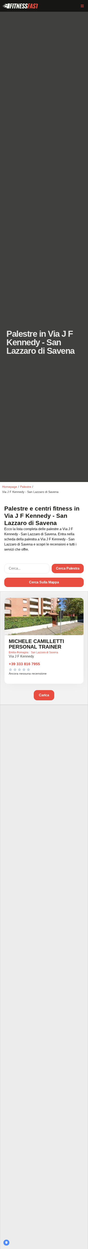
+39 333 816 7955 (24, 664)
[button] (82, 6)
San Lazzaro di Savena (44, 652)
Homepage (9, 486)
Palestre (25, 486)
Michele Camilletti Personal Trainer (36, 644)
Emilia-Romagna (18, 652)
